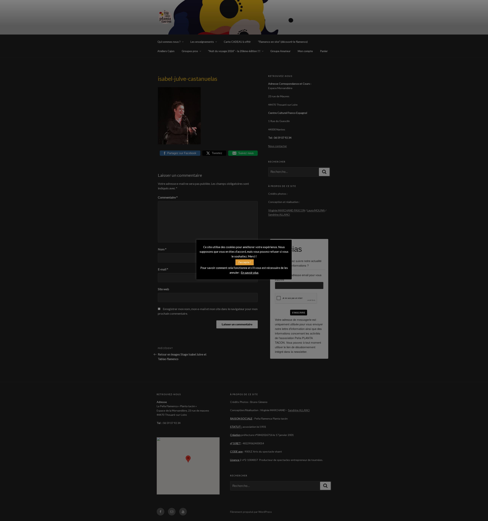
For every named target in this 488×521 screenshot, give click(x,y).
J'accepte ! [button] (244, 262)
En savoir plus (249, 272)
